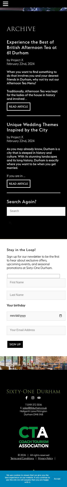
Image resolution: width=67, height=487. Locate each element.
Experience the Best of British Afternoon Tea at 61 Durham (32, 47)
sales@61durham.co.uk (35, 407)
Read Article (18, 106)
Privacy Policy (45, 458)
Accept (57, 478)
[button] (6, 3)
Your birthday (16, 305)
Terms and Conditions (22, 458)
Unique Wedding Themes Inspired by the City (32, 127)
